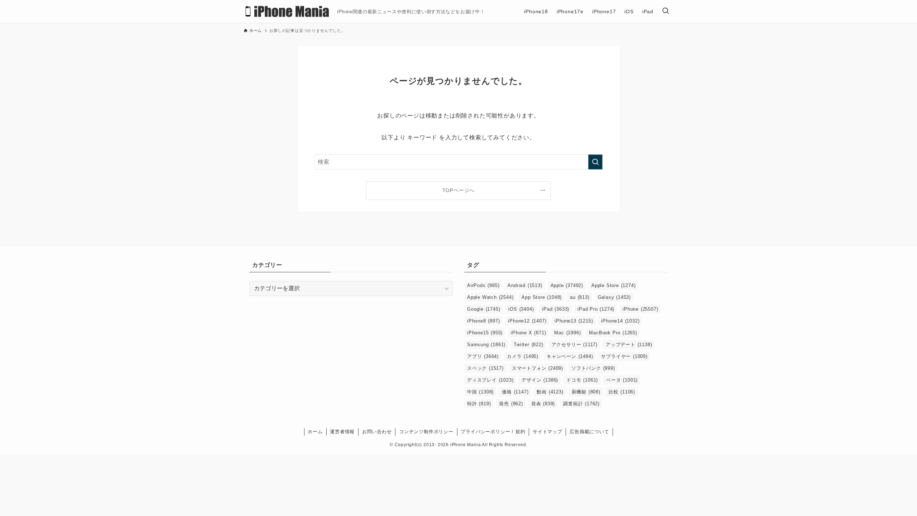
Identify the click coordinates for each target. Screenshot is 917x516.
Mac (567, 332)
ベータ (622, 380)
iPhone (640, 309)
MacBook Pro (613, 332)
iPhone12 (527, 321)
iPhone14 (620, 321)
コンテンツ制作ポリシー (426, 431)
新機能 (586, 392)
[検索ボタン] (665, 11)
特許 (479, 403)
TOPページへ (458, 190)
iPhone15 (485, 332)
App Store (542, 297)
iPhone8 (483, 321)
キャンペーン (570, 356)
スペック (485, 368)
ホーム (315, 431)
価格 (515, 392)
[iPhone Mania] (287, 11)
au (579, 297)
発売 (511, 403)
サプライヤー (624, 356)
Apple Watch (490, 297)
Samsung (486, 344)
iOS (521, 309)
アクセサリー (574, 344)
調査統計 (581, 403)
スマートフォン (537, 368)
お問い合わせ (377, 431)
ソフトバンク (593, 368)
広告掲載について (589, 431)
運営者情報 (342, 431)
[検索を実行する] (595, 161)
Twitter (528, 344)
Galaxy (614, 297)
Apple (567, 285)
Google (483, 309)
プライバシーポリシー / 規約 (493, 431)
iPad (555, 309)
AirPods (483, 285)
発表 (543, 403)
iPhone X (528, 332)
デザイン (540, 380)
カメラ (522, 356)
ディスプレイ (490, 380)
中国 (480, 392)
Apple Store (613, 285)
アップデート (629, 344)
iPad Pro (595, 309)
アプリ (483, 356)
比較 (622, 392)
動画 (550, 392)
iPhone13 (573, 321)
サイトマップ (547, 431)
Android (525, 285)
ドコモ (582, 380)
